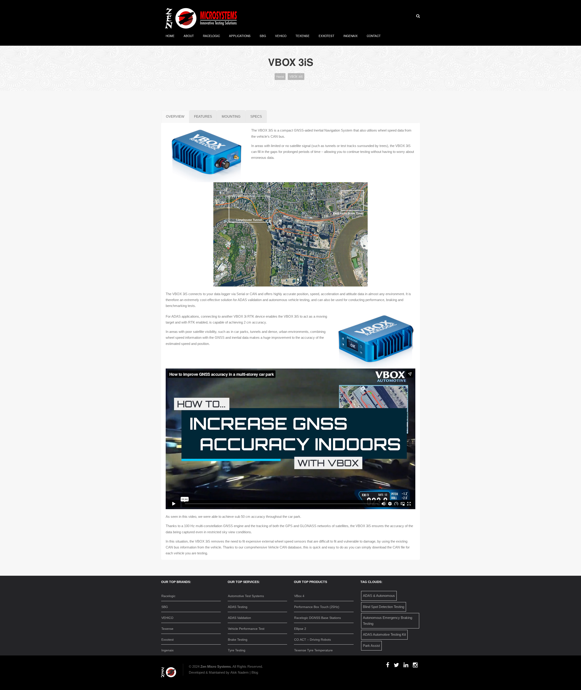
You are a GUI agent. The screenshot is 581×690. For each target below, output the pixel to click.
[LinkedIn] (406, 667)
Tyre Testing (236, 650)
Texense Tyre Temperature (313, 650)
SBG (263, 36)
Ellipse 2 (300, 628)
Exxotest (326, 36)
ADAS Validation (239, 618)
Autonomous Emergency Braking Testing (387, 620)
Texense (302, 36)
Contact (374, 36)
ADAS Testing (237, 607)
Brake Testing (237, 639)
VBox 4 (299, 596)
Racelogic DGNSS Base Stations (317, 618)
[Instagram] (415, 667)
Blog (254, 672)
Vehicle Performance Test (246, 628)
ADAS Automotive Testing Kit (384, 634)
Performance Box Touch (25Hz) (316, 607)
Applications (240, 36)
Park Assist (371, 646)
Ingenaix (350, 36)
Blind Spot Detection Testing (383, 607)
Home (170, 36)
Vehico (280, 36)
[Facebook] (387, 667)
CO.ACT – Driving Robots (312, 639)
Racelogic (211, 36)
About (189, 36)
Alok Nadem (239, 672)
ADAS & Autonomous (379, 596)
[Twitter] (396, 667)
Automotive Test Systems (246, 596)
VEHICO (167, 618)
